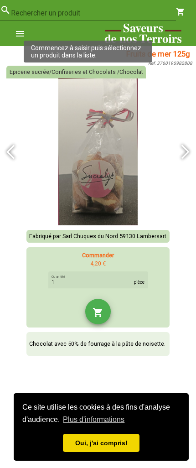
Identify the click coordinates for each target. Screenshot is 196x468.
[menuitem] (23, 33)
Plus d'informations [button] (93, 419)
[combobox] (93, 13)
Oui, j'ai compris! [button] (101, 443)
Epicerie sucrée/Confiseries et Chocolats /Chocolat (76, 71)
